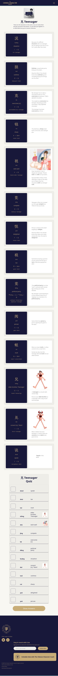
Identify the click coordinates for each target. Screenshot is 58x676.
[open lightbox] (44, 514)
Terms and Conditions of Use (7, 664)
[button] (53, 3)
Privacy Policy (4, 666)
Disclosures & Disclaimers (7, 668)
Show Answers (29, 608)
